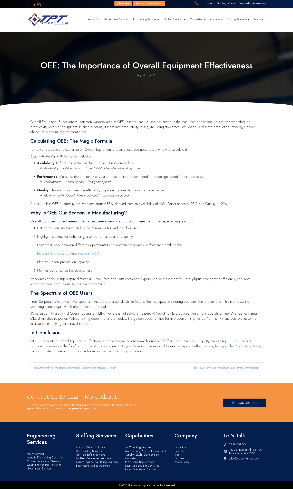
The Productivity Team (244, 346)
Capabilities (196, 19)
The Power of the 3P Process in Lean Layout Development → (228, 368)
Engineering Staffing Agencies (93, 466)
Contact (232, 3)
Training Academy (238, 19)
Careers (211, 3)
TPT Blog (221, 3)
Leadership (93, 19)
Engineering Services (145, 19)
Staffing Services (173, 19)
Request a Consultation (149, 3)
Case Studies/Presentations (252, 3)
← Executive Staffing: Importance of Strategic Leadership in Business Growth (73, 368)
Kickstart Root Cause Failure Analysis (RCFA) (69, 253)
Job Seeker (123, 3)
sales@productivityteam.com (244, 458)
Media (258, 19)
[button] (196, 3)
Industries (215, 19)
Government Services (116, 19)
